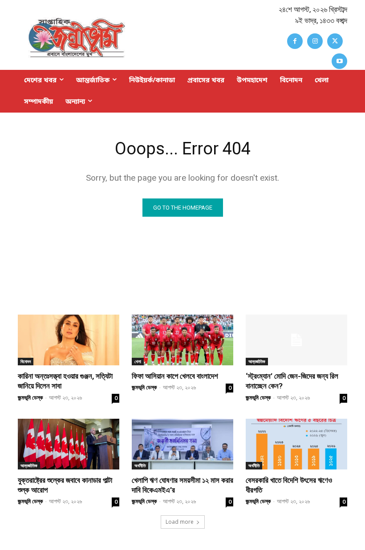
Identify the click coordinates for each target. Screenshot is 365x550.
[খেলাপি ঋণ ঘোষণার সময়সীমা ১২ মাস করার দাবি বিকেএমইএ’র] (182, 444)
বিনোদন (25, 361)
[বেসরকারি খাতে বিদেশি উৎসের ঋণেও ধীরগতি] (296, 444)
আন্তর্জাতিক (256, 361)
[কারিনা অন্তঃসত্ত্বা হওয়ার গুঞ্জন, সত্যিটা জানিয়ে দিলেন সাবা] (68, 340)
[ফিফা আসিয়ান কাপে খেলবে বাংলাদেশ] (182, 340)
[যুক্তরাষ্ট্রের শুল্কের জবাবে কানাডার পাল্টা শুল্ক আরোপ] (68, 444)
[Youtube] (339, 61)
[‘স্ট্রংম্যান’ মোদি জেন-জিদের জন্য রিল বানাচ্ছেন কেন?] (296, 340)
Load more (180, 522)
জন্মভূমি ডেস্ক (30, 397)
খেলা (137, 361)
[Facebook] (295, 41)
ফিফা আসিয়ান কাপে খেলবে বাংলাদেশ (175, 376)
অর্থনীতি (140, 465)
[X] (335, 41)
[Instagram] (315, 41)
